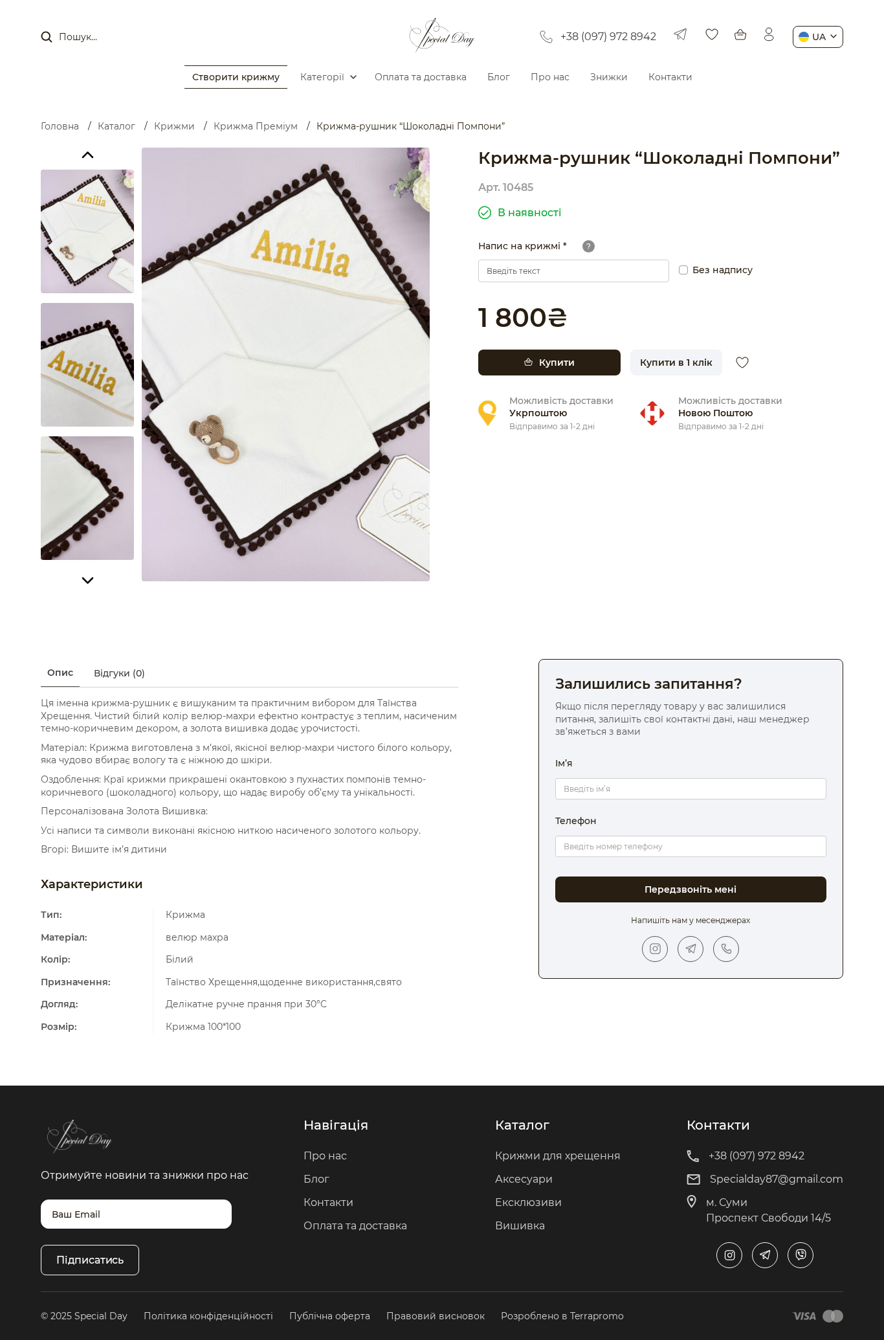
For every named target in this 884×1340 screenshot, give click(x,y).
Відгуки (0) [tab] (119, 673)
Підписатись (90, 1260)
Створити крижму (236, 77)
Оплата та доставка (421, 77)
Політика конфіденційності (208, 1316)
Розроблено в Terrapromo (562, 1316)
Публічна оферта (329, 1316)
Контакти (670, 77)
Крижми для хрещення (558, 1156)
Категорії (322, 77)
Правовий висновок (435, 1316)
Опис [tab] (60, 672)
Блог (498, 77)
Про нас (550, 77)
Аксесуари (524, 1179)
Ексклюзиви (528, 1202)
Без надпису (722, 270)
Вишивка (520, 1226)
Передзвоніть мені (690, 889)
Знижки (609, 77)
